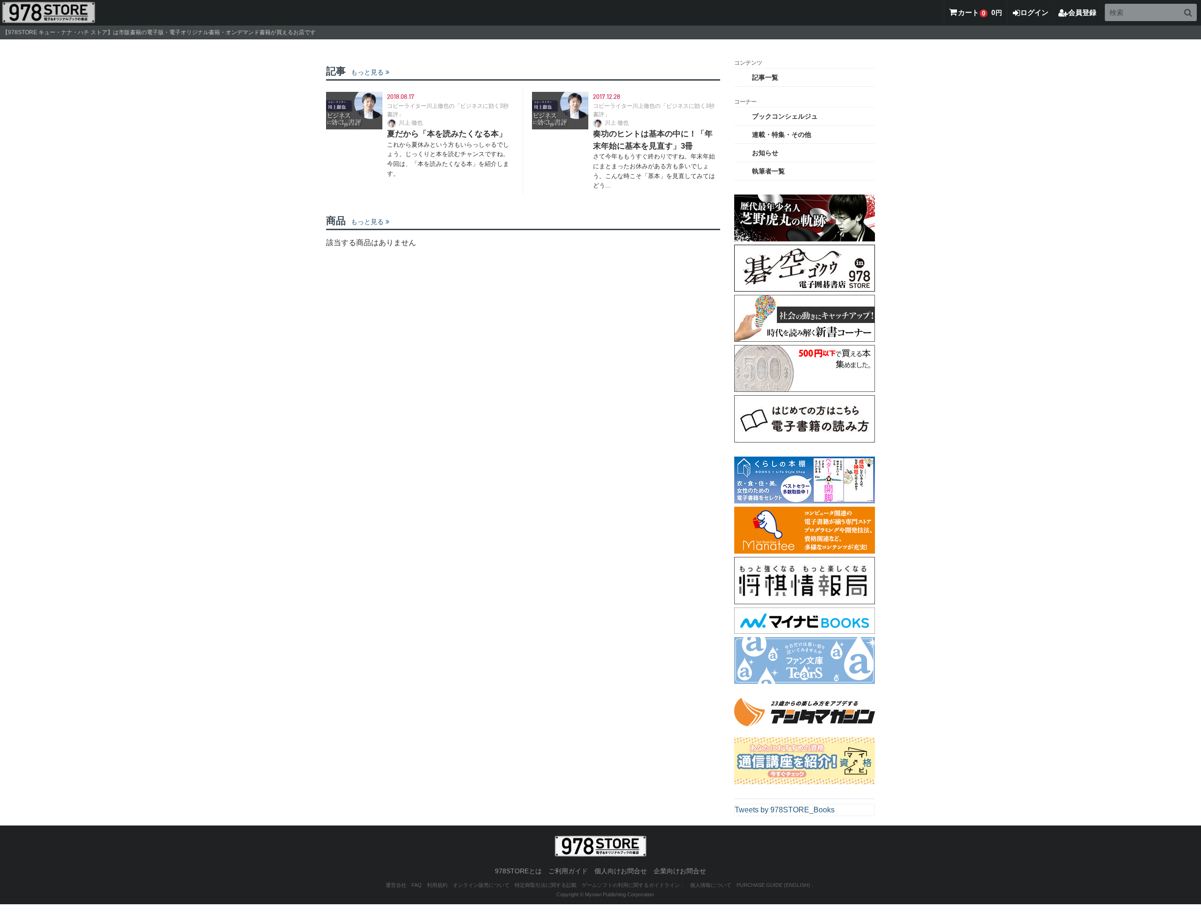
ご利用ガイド (568, 871)
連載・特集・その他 (781, 134)
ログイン (1034, 12)
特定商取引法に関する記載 (546, 885)
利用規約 (437, 885)
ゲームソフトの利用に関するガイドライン (631, 885)
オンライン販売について (481, 885)
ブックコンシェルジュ (785, 116)
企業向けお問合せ (680, 871)
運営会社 (396, 885)
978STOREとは (518, 871)
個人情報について (710, 885)
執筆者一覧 (768, 171)
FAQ (416, 885)
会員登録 (1082, 12)
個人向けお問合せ (620, 871)
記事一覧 (765, 77)
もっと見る (367, 72)
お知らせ (765, 153)
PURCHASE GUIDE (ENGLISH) (773, 885)
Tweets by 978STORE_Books (785, 810)
